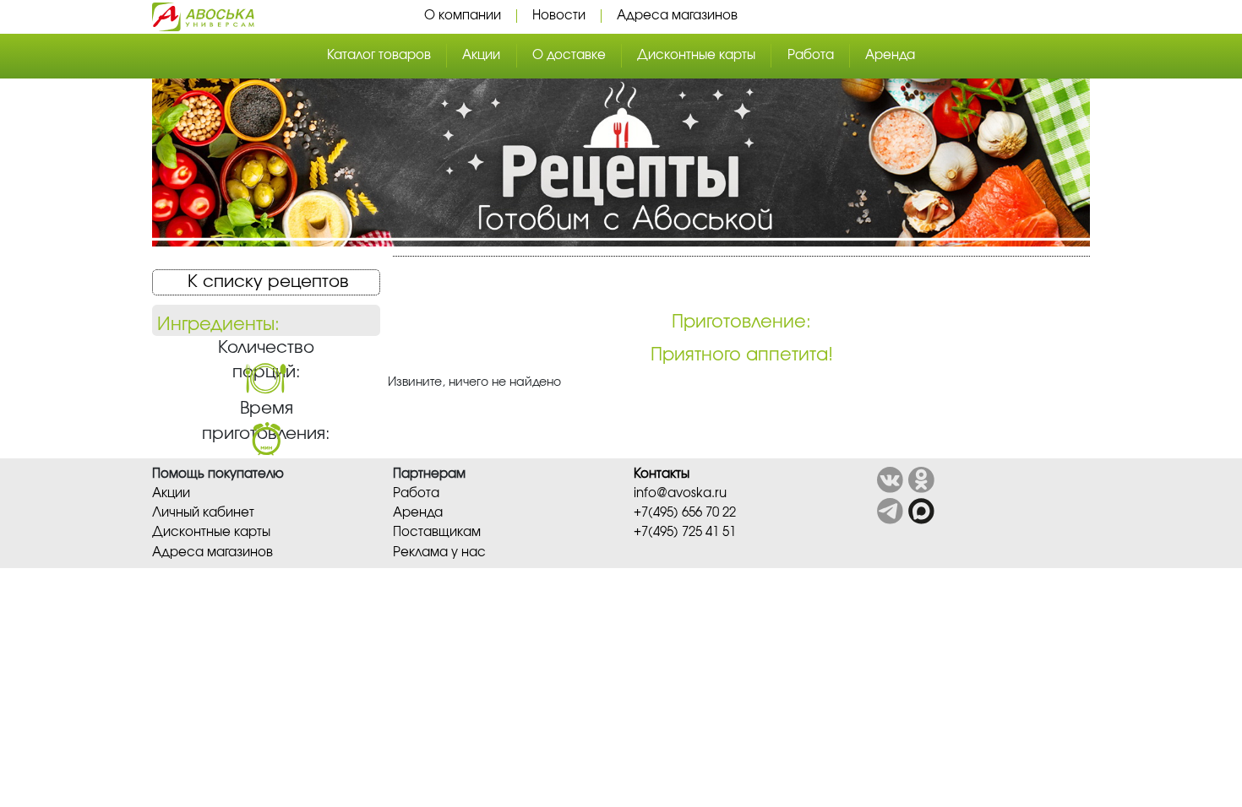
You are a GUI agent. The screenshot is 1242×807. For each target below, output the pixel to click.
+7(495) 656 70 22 (685, 512)
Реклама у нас (439, 552)
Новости (559, 15)
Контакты (661, 474)
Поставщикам (437, 532)
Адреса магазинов (677, 15)
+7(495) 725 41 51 (685, 532)
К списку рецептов (268, 282)
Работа (810, 55)
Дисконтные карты (696, 55)
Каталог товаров (379, 55)
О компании (462, 15)
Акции (481, 55)
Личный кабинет (203, 512)
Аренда (890, 55)
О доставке (569, 55)
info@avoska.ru (680, 493)
